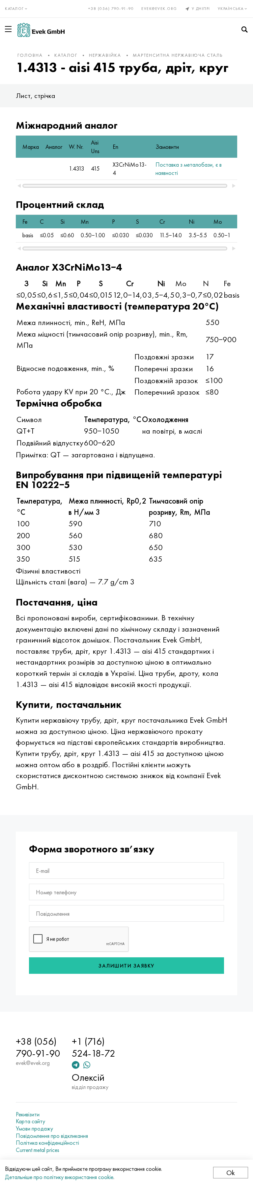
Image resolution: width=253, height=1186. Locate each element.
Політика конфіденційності (47, 1142)
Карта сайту (30, 1121)
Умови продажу (34, 1128)
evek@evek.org (159, 8)
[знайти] (244, 30)
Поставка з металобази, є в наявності (188, 169)
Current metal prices (37, 1150)
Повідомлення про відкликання (52, 1135)
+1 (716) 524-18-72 (93, 1047)
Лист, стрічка (35, 95)
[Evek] (41, 30)
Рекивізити (28, 1114)
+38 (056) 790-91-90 (111, 8)
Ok (230, 1172)
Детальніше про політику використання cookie (59, 1177)
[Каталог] (9, 29)
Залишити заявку (126, 965)
